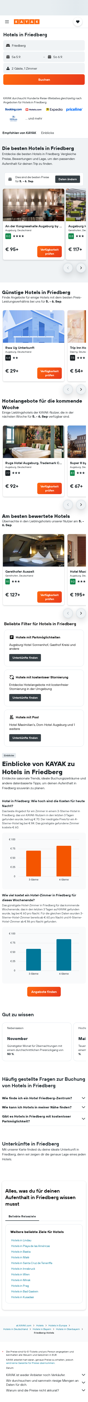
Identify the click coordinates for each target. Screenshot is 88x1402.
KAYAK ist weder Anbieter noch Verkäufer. (35, 1375)
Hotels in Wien (20, 1274)
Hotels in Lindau (21, 1240)
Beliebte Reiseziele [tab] (22, 1216)
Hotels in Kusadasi (22, 1297)
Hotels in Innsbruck (23, 1269)
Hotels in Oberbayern (68, 1329)
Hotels (40, 1325)
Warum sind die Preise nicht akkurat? (32, 1390)
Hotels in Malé (20, 1257)
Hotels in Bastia (20, 1251)
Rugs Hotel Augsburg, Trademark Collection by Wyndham (33, 463)
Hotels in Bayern (42, 1329)
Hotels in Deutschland (15, 1329)
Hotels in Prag (20, 1286)
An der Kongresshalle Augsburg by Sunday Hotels (33, 226)
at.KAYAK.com (23, 1325)
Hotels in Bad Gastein (24, 1291)
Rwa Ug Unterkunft (19, 348)
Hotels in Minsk (20, 1280)
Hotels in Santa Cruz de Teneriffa (31, 1263)
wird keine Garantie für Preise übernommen (30, 1362)
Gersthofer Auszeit (19, 571)
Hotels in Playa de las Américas (30, 1246)
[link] (25, 657)
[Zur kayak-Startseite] (26, 21)
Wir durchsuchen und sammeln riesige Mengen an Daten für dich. (42, 1382)
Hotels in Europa (58, 1325)
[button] (6, 21)
